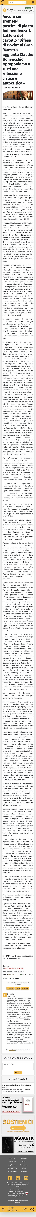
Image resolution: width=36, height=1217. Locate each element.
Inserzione (24, 1171)
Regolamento (12, 1165)
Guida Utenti (12, 1161)
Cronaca (20, 10)
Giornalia (10, 994)
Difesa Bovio (12, 968)
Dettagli (18, 1202)
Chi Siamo (12, 1158)
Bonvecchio (20, 968)
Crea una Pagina (12, 1171)
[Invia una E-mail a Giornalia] (26, 1178)
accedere (12, 1050)
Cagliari (6, 966)
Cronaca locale (28, 10)
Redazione (24, 1158)
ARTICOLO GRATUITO (27, 974)
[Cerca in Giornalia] (24, 2)
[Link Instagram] (18, 1178)
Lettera (6, 968)
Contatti (24, 1168)
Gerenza (24, 1161)
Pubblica (18, 1072)
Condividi (25, 988)
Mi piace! (10, 988)
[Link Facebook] (9, 1178)
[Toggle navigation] (33, 2)
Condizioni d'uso (12, 1168)
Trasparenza (23, 1165)
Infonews (11, 975)
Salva (18, 988)
